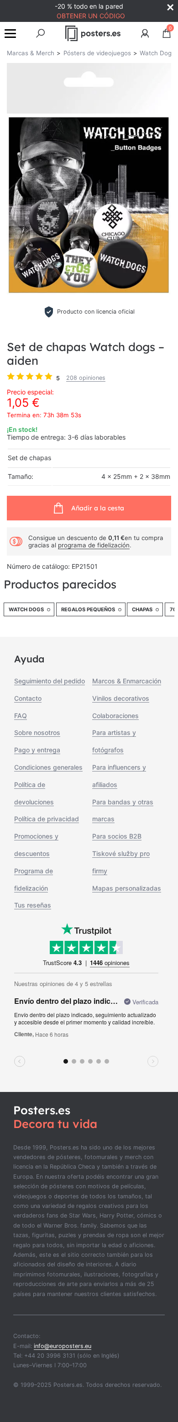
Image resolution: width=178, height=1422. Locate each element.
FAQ (20, 715)
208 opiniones (85, 377)
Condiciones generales (48, 767)
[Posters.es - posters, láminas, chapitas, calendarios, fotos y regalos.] (93, 33)
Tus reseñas (32, 905)
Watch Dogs (26, 609)
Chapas (142, 609)
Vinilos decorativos (120, 698)
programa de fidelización (94, 545)
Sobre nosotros (37, 732)
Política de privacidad (46, 819)
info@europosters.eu (62, 1346)
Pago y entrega (37, 750)
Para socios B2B (116, 836)
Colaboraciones (115, 715)
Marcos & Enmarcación (126, 681)
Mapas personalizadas (126, 888)
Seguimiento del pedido (49, 681)
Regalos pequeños (88, 609)
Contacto (28, 698)
